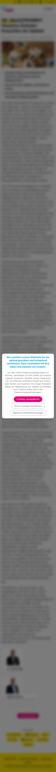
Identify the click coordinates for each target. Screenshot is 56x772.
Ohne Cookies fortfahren (28, 406)
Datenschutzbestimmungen (28, 412)
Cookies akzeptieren (28, 399)
